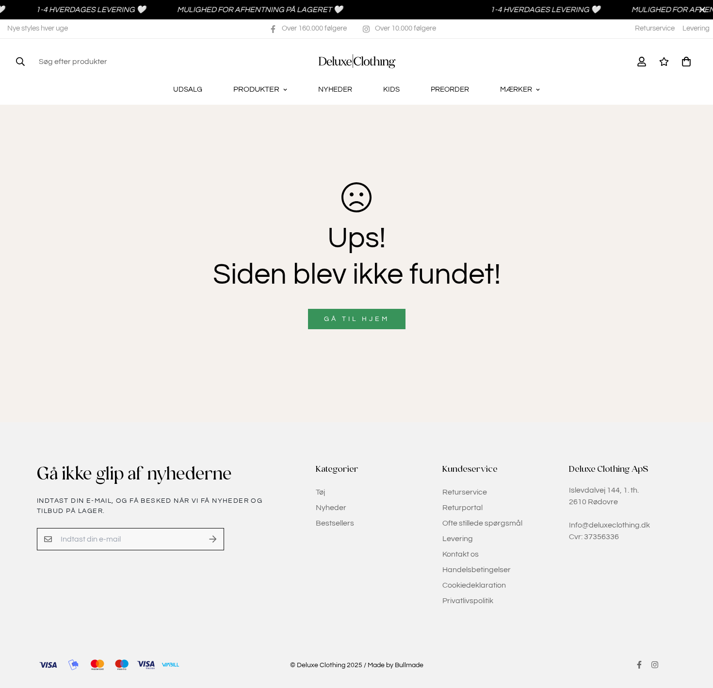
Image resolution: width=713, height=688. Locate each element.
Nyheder (331, 508)
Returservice (655, 28)
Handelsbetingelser (476, 570)
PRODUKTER (256, 89)
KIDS (391, 89)
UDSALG (187, 89)
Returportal (462, 508)
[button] (684, 61)
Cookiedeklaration (474, 585)
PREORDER (450, 89)
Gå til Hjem (356, 319)
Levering (696, 28)
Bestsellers (335, 523)
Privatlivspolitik (467, 601)
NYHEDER (335, 89)
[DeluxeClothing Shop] (357, 61)
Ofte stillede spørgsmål (482, 523)
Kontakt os (460, 554)
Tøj (320, 492)
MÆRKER (516, 89)
